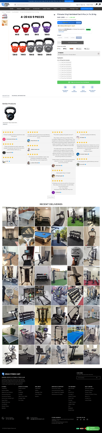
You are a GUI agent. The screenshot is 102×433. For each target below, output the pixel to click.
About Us (87, 396)
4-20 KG (79, 37)
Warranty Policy (89, 390)
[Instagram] (78, 420)
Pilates (36, 390)
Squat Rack (4, 400)
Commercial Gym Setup (57, 390)
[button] (14, 135)
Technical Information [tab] (18, 95)
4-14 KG (66, 37)
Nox (69, 406)
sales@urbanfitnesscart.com (37, 419)
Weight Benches (6, 402)
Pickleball (20, 392)
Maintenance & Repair (57, 394)
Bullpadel (70, 408)
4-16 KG (72, 37)
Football (20, 394)
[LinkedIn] (84, 420)
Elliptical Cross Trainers (7, 392)
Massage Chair (38, 392)
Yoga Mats (37, 388)
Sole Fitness (71, 388)
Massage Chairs (74, 8)
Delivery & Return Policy (91, 394)
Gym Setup (63, 8)
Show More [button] (51, 197)
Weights (19, 8)
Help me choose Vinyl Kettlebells (80, 82)
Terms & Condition (89, 388)
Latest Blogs (88, 400)
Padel (55, 8)
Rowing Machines (6, 394)
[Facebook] (81, 420)
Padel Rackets (21, 388)
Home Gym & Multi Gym (8, 398)
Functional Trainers (6, 396)
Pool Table (21, 400)
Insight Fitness (72, 402)
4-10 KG (60, 37)
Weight (59, 35)
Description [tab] (5, 95)
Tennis (19, 390)
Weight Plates (5, 406)
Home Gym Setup (56, 388)
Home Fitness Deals (86, 8)
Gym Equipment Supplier (58, 392)
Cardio (11, 8)
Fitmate (70, 400)
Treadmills (4, 388)
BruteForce (71, 392)
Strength (27, 8)
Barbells (4, 408)
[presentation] (11, 37)
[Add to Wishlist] (54, 15)
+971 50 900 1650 (10, 419)
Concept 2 (70, 394)
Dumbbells (4, 404)
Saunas (37, 396)
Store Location (68, 1)
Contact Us (87, 398)
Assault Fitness (72, 396)
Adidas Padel (71, 404)
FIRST (77, 22)
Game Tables (46, 8)
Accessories (36, 8)
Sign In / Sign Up (80, 4)
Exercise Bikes (5, 390)
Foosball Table (21, 398)
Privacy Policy (88, 392)
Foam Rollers (38, 394)
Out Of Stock (72, 42)
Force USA (71, 398)
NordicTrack (71, 410)
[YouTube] (87, 420)
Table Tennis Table (22, 396)
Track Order (89, 4)
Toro (69, 390)
